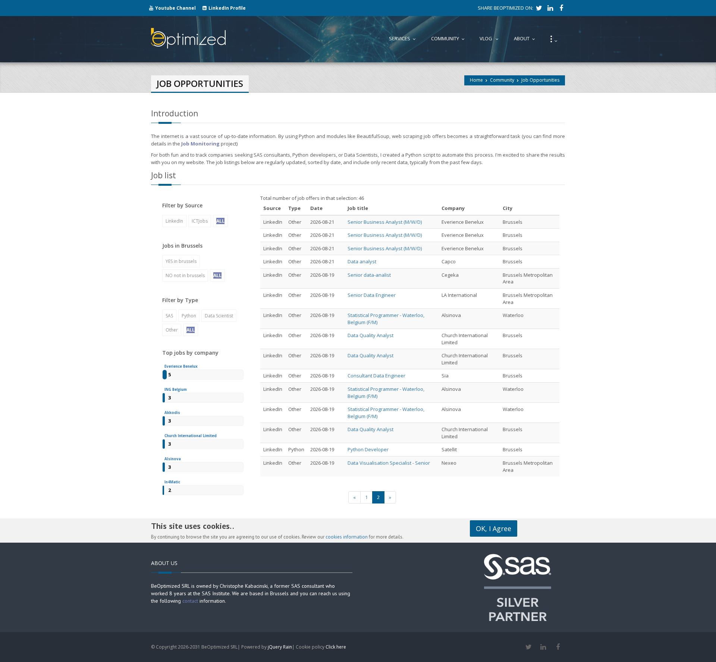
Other (172, 330)
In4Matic (172, 482)
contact (190, 600)
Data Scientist (219, 316)
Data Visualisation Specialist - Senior (389, 462)
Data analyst (362, 261)
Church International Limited (190, 435)
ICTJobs (200, 221)
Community (502, 80)
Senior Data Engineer (372, 295)
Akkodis (172, 412)
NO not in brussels (185, 275)
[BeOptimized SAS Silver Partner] (517, 586)
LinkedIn (174, 221)
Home (476, 80)
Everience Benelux (181, 366)
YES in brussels (181, 261)
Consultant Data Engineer (376, 375)
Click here (336, 647)
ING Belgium (175, 389)
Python (189, 316)
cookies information (347, 537)
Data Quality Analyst (370, 335)
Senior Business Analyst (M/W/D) (385, 222)
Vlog (491, 38)
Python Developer (368, 449)
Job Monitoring (200, 143)
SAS (169, 316)
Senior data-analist (369, 275)
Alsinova (172, 459)
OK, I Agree (493, 528)
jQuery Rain (280, 647)
